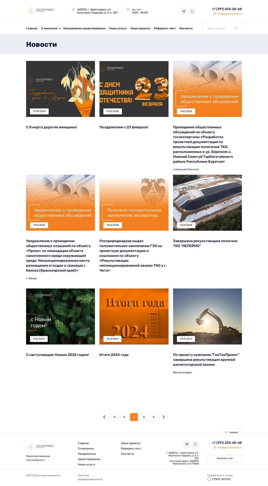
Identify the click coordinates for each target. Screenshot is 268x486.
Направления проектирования (84, 28)
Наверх (233, 432)
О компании (49, 28)
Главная (31, 28)
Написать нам (225, 458)
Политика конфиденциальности (90, 477)
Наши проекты (140, 28)
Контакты (186, 28)
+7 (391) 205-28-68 (227, 9)
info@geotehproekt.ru (229, 13)
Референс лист (131, 448)
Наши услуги (118, 28)
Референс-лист (165, 28)
